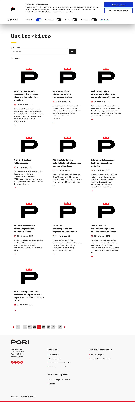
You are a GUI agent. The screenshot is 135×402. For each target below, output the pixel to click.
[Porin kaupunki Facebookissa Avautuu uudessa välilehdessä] (12, 362)
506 (34, 327)
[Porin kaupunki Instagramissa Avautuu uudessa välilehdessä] (15, 362)
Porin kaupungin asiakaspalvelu (59, 380)
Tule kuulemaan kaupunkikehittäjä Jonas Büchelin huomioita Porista (103, 229)
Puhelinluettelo (53, 355)
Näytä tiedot (105, 20)
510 (53, 327)
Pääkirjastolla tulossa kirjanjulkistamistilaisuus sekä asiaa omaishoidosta (67, 163)
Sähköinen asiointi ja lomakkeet (59, 363)
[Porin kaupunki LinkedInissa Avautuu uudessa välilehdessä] (21, 362)
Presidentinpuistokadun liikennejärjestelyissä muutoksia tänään (25, 229)
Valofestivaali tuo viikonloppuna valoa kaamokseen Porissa (62, 94)
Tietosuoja (14, 396)
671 (60, 327)
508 (43, 327)
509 (48, 327)
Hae (72, 51)
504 (25, 327)
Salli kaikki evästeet (118, 5)
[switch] (58, 19)
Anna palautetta (54, 359)
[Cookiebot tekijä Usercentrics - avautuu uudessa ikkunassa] (12, 20)
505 (29, 327)
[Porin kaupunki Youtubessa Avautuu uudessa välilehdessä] (18, 362)
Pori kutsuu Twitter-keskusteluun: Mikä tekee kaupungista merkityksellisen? (105, 94)
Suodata (16, 58)
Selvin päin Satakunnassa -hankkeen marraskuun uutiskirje (103, 163)
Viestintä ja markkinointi (57, 367)
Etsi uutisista (15, 47)
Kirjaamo (51, 384)
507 (39, 327)
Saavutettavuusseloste (28, 396)
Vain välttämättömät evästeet (118, 11)
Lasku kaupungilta (96, 355)
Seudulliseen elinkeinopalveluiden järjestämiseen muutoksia (65, 229)
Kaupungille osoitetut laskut (100, 359)
